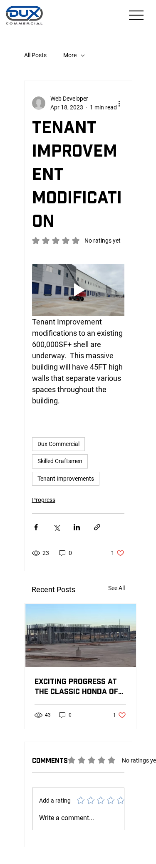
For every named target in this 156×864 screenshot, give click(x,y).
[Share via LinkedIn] (77, 527)
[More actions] (119, 103)
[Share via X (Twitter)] (56, 527)
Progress (43, 500)
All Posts (35, 55)
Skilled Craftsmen (59, 461)
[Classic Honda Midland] (80, 635)
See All (116, 588)
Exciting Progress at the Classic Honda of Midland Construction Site (79, 687)
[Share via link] (97, 527)
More (70, 55)
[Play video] (78, 290)
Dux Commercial (58, 444)
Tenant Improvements (65, 478)
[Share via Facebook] (36, 527)
